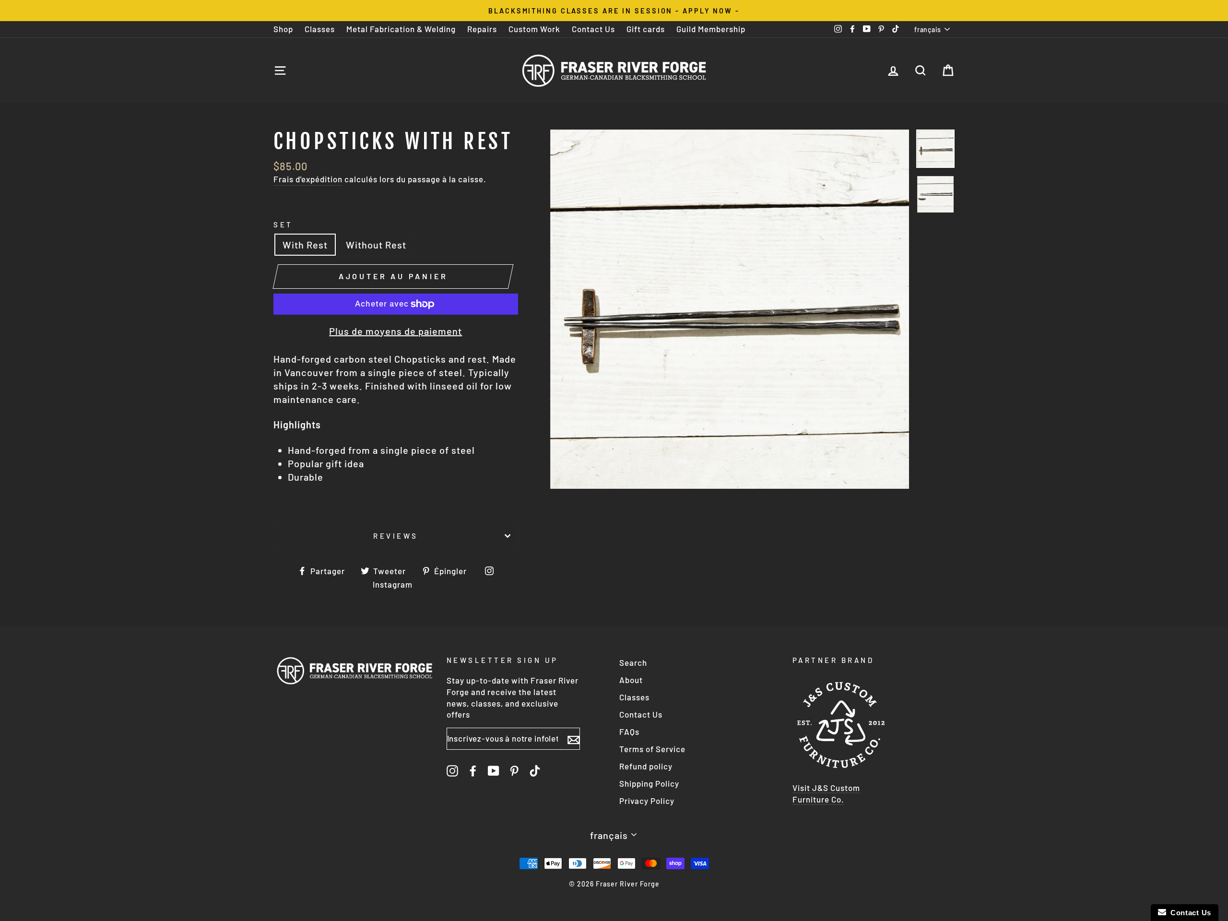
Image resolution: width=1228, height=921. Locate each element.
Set (283, 224)
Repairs (482, 29)
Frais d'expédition (307, 179)
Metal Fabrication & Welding (401, 29)
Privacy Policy (646, 800)
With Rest (305, 244)
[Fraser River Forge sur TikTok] (535, 770)
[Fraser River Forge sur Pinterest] (514, 770)
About (631, 680)
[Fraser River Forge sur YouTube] (493, 770)
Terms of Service (652, 749)
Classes (320, 29)
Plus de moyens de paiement (395, 331)
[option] (614, 10)
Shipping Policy (649, 783)
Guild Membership (710, 29)
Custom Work (534, 29)
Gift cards (645, 29)
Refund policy (646, 766)
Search (633, 662)
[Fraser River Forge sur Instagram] (452, 770)
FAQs (629, 731)
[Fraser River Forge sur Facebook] (473, 770)
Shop (283, 29)
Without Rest (376, 244)
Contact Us (593, 29)
